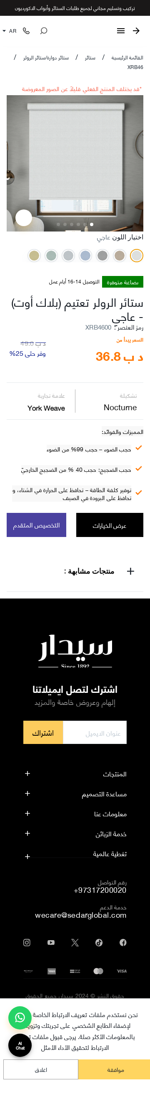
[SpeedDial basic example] (20, 1018)
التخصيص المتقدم (36, 524)
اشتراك (43, 732)
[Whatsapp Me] (20, 1021)
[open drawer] (120, 30)
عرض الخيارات (110, 525)
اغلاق (41, 1069)
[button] (75, 572)
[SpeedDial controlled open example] (23, 217)
